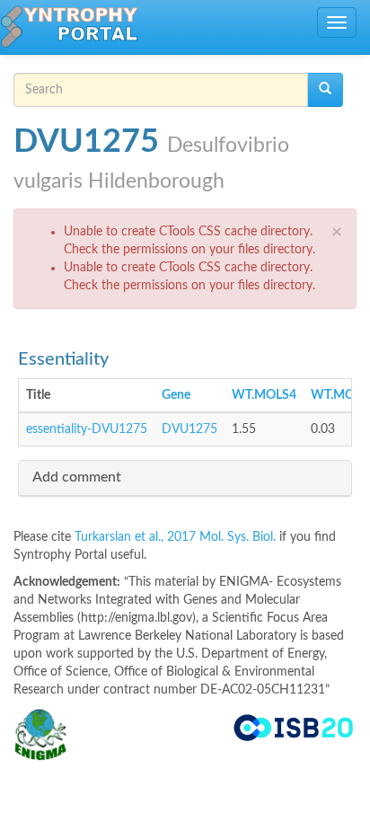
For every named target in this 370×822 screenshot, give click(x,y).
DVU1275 (189, 429)
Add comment (76, 477)
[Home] (69, 27)
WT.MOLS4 (264, 395)
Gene (176, 395)
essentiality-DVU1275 (86, 429)
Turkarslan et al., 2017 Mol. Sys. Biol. (177, 537)
